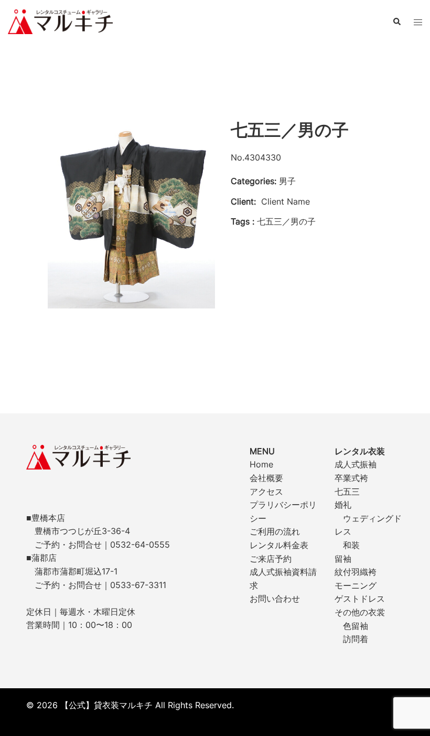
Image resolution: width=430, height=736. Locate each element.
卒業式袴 (351, 478)
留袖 (343, 558)
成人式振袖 (356, 464)
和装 (351, 545)
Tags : (242, 221)
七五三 (347, 491)
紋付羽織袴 (356, 572)
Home (261, 464)
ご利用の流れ (275, 531)
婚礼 (343, 504)
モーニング (356, 585)
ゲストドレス (360, 598)
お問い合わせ (275, 598)
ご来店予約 (271, 558)
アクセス (266, 491)
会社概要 (266, 478)
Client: (243, 201)
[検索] (396, 21)
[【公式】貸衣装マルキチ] (60, 21)
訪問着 (355, 639)
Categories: (253, 181)
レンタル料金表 (279, 545)
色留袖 (355, 626)
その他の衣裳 (360, 612)
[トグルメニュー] (418, 22)
